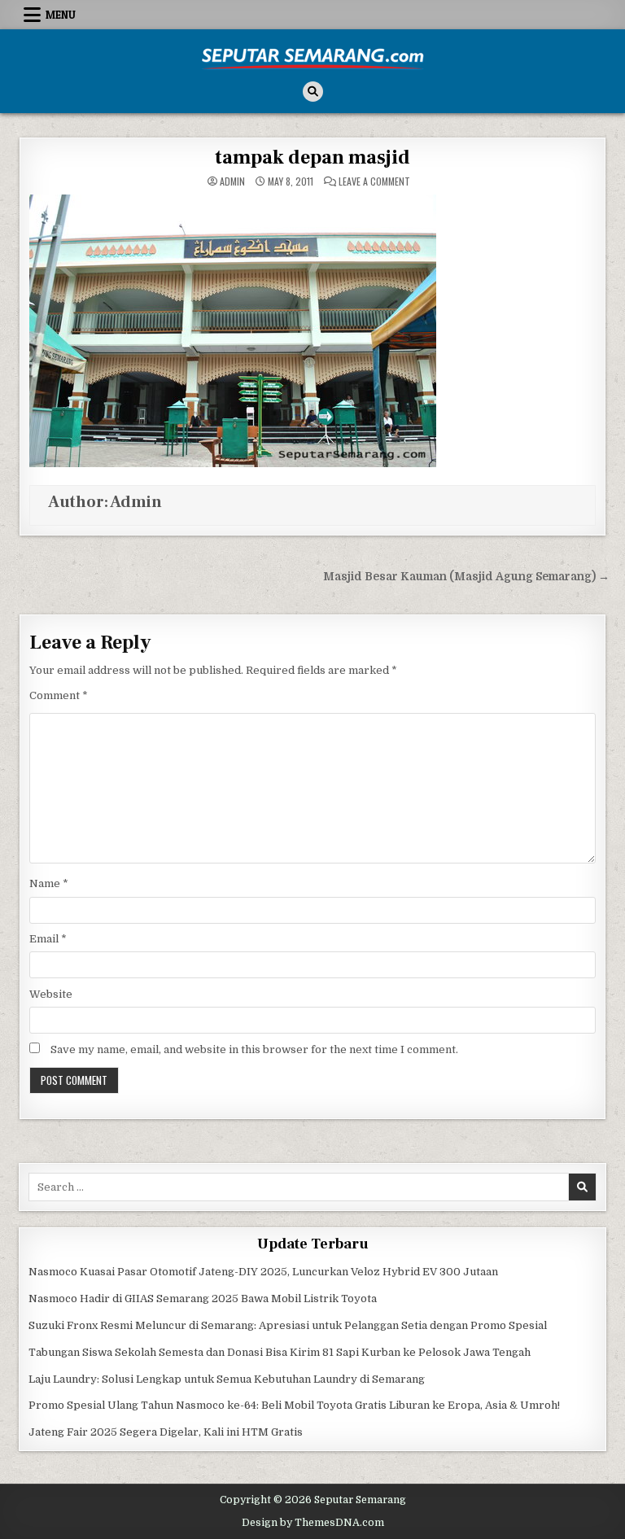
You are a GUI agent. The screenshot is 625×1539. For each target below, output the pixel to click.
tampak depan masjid (312, 157)
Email (48, 939)
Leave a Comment (374, 181)
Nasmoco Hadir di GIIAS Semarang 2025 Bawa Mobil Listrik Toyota (202, 1298)
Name (48, 883)
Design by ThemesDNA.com (313, 1522)
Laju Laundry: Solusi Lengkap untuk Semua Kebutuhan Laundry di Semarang (226, 1379)
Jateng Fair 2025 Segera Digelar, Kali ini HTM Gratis (165, 1432)
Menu (61, 14)
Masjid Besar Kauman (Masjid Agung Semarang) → (466, 577)
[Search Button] (313, 91)
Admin (232, 181)
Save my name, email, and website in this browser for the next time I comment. (254, 1049)
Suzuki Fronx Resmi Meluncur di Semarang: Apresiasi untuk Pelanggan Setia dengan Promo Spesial (287, 1325)
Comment (58, 695)
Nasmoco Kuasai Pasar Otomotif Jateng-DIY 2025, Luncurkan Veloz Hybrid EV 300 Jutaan (263, 1272)
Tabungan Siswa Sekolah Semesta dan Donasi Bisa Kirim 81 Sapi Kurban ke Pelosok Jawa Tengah (279, 1352)
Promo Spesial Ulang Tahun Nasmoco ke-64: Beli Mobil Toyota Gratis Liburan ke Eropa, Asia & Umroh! (294, 1405)
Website (50, 994)
